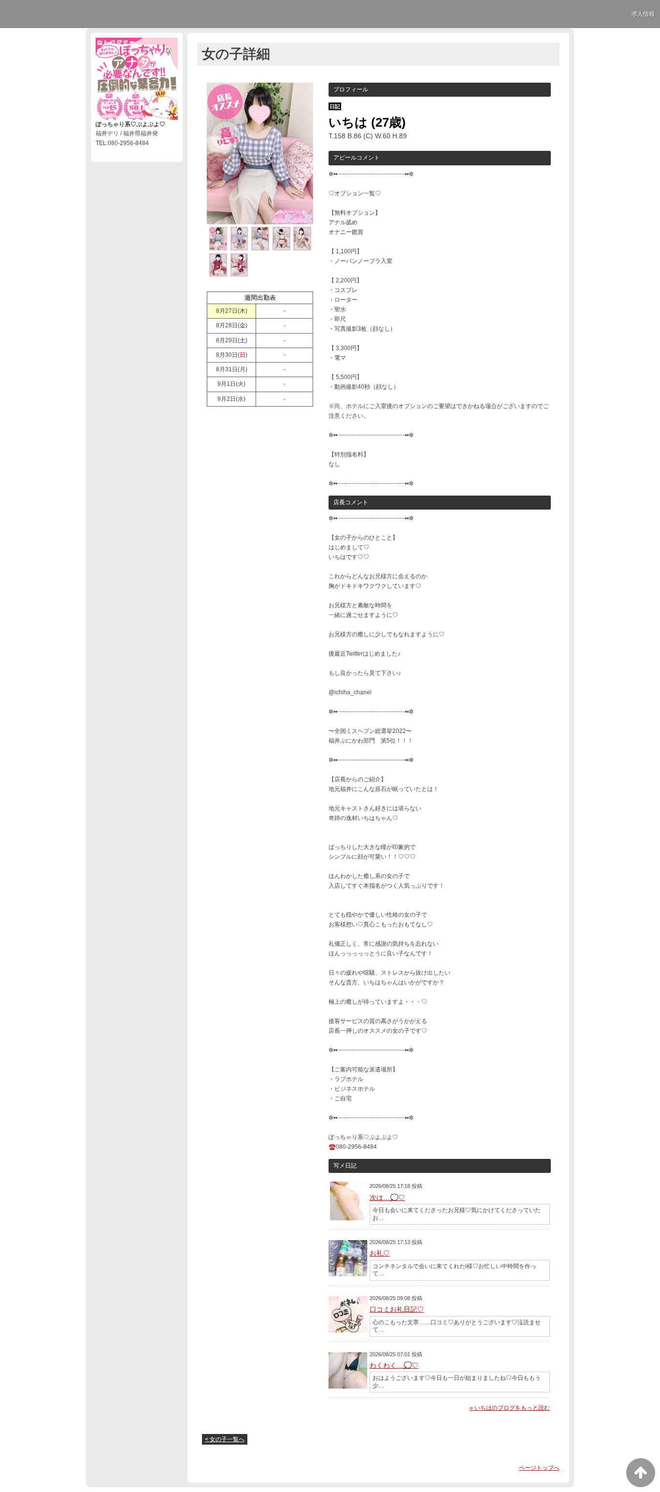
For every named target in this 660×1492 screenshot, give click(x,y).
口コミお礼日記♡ (397, 1309)
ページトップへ (539, 1467)
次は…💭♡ (387, 1197)
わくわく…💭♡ (394, 1365)
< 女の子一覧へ (224, 1439)
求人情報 (643, 14)
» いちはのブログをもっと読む (510, 1407)
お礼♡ (380, 1253)
